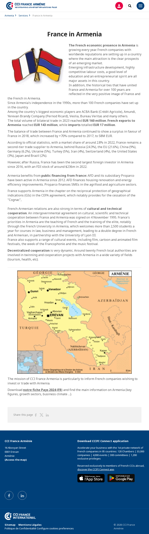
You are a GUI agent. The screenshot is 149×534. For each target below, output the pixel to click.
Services (23, 15)
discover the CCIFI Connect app (95, 469)
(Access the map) (16, 459)
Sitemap (10, 524)
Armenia (9, 15)
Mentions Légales (30, 524)
